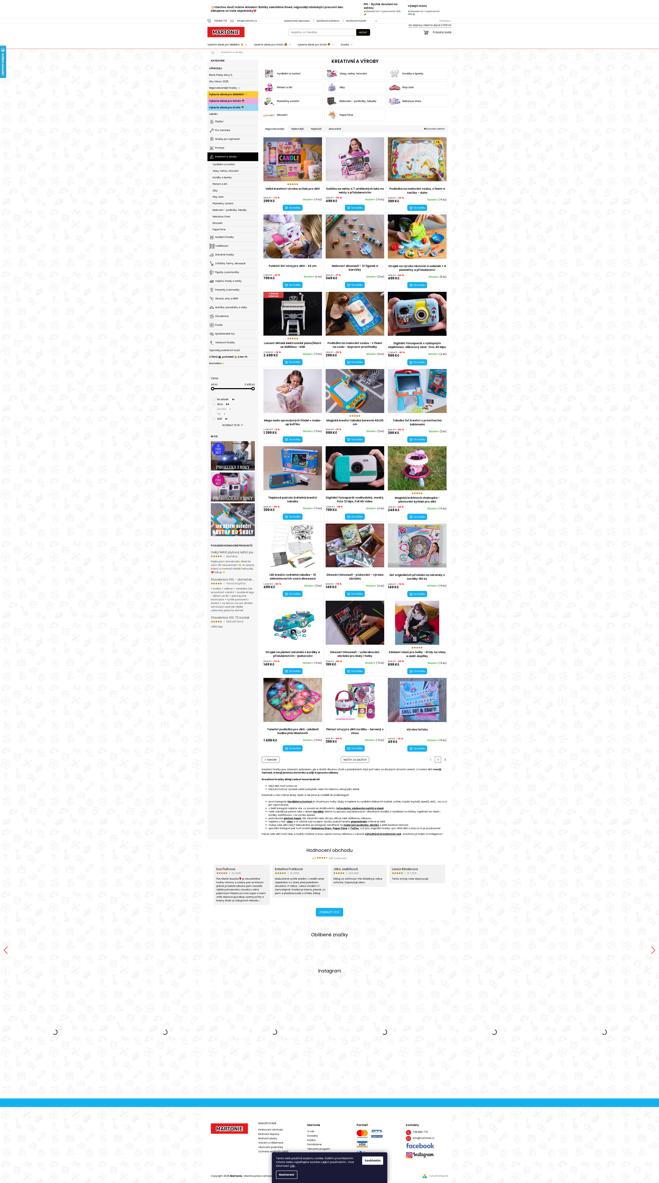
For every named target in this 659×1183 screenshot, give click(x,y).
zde (292, 1166)
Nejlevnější (297, 129)
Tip (221, 414)
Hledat (363, 32)
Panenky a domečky (227, 289)
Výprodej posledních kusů (224, 350)
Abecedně (335, 129)
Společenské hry (225, 333)
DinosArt (218, 223)
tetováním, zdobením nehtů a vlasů (360, 808)
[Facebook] (420, 1145)
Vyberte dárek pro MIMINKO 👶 (228, 94)
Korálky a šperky (222, 177)
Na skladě (225, 399)
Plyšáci (219, 121)
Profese (219, 148)
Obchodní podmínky (270, 1147)
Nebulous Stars (221, 216)
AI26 (222, 419)
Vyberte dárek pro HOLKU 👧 (226, 101)
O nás (310, 1131)
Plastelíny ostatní (223, 203)
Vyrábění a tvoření (224, 164)
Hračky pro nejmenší (227, 139)
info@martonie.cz (423, 1138)
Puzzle (219, 325)
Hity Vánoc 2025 (218, 81)
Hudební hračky (224, 237)
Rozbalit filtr (231, 425)
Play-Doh (218, 197)
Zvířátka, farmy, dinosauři (230, 263)
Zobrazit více (329, 912)
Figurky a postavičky (227, 272)
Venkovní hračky (225, 342)
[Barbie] (588, 950)
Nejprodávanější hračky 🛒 (225, 88)
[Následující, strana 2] (438, 760)
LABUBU (213, 114)
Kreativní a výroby (226, 156)
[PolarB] (200, 950)
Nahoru (272, 759)
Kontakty (312, 1136)
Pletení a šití (220, 184)
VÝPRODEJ (215, 68)
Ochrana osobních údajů (273, 1151)
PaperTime (219, 229)
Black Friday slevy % (220, 75)
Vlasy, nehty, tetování (226, 171)
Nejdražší (316, 129)
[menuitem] (227, 44)
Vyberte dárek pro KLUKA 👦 (226, 107)
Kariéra (311, 1140)
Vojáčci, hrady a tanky (228, 281)
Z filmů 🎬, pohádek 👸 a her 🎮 (228, 357)
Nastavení (286, 1175)
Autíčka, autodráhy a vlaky (231, 307)
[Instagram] (420, 1155)
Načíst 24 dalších (355, 759)
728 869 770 (420, 1132)
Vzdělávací (221, 246)
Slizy (215, 190)
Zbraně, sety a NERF (226, 298)
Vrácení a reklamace (270, 1142)
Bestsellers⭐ (217, 363)
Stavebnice (222, 316)
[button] (5, 950)
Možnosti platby (356, 21)
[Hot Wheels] (458, 950)
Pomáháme (314, 1144)
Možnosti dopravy (328, 21)
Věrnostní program (318, 1149)
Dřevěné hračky (224, 254)
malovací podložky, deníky (361, 825)
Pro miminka (222, 130)
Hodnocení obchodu (297, 21)
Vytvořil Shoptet (438, 1176)
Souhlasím (373, 1160)
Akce (223, 404)
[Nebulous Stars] (329, 950)
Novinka (224, 409)
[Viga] (71, 950)
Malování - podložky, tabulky (230, 210)
